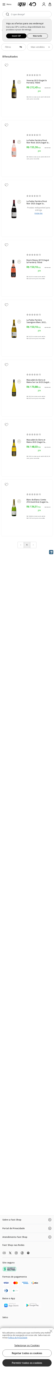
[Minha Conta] (44, 4)
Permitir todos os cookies (27, 1363)
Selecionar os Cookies (26, 1345)
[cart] (50, 4)
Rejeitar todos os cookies (27, 1353)
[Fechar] (51, 1331)
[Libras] (51, 552)
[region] (27, 1351)
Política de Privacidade (17, 1337)
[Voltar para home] (27, 4)
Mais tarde (37, 36)
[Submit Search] (7, 14)
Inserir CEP (16, 36)
